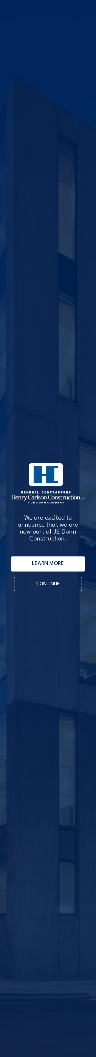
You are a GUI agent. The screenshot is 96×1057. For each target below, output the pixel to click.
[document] (48, 528)
